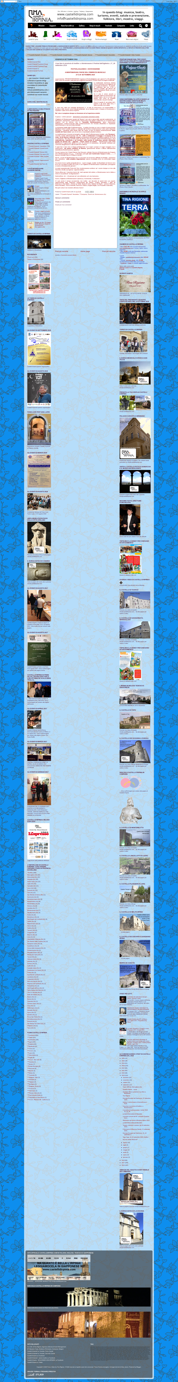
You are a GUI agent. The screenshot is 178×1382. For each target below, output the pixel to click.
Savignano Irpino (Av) (33, 943)
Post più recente (61, 251)
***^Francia (30, 1088)
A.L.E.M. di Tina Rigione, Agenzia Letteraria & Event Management (46, 1347)
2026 (123, 1058)
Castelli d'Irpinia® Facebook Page (37, 66)
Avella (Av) (30, 915)
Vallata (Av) (30, 921)
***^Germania (31, 1090)
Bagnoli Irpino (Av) (32, 923)
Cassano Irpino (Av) (33, 1003)
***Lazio (29, 1053)
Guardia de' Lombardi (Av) (35, 974)
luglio (125, 1145)
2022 (123, 1068)
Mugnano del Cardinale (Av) (35, 983)
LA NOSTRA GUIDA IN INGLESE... (133, 1123)
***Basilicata (30, 1046)
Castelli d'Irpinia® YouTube (35, 71)
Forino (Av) (30, 972)
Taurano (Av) (31, 930)
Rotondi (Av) (31, 1021)
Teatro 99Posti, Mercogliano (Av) (132, 1087)
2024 (123, 1063)
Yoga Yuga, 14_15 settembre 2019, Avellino (135, 1137)
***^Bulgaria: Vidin (32, 1077)
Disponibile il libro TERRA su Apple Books (42, 199)
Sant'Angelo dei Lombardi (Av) (36, 919)
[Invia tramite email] (86, 192)
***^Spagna (30, 1082)
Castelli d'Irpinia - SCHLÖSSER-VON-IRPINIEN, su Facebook (45, 1360)
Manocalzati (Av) (32, 877)
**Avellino (30, 872)
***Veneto (30, 1064)
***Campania (83, 194)
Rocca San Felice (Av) (33, 1017)
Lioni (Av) (30, 937)
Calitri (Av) (30, 966)
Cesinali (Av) (31, 890)
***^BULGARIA (31, 1055)
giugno (125, 1147)
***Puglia (29, 1057)
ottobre (125, 1082)
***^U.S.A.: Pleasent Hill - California (37, 1099)
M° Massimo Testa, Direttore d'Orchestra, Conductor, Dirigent (45, 1349)
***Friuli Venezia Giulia (33, 1095)
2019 (123, 1075)
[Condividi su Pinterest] (93, 192)
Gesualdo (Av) (31, 886)
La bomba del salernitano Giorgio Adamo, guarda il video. (137, 997)
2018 (123, 1160)
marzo (125, 1155)
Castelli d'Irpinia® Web (34, 62)
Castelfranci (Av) (32, 946)
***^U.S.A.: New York (33, 1059)
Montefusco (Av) (32, 917)
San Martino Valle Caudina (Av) (36, 941)
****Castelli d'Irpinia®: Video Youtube (129, 55)
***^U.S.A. (30, 1051)
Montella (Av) (31, 1010)
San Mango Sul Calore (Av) (35, 1023)
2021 (123, 1070)
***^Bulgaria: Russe (33, 1086)
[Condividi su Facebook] (91, 192)
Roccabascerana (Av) (33, 1019)
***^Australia (30, 1075)
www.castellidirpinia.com (126, 248)
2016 (123, 1165)
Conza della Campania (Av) (35, 948)
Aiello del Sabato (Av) (33, 994)
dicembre (126, 1077)
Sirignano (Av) (31, 1025)
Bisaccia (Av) (31, 934)
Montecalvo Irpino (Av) (34, 954)
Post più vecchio (108, 251)
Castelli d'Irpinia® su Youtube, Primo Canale (40, 1351)
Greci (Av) (30, 1005)
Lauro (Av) (30, 888)
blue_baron (125, 1367)
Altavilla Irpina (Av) (32, 912)
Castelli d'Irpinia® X (33, 68)
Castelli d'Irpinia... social (130, 1089)
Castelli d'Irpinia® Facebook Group (37, 64)
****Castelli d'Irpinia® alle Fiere (36, 164)
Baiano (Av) (30, 997)
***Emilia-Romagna (32, 1066)
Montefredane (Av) (32, 901)
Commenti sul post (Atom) (68, 255)
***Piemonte (30, 1068)
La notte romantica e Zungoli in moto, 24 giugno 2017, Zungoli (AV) (138, 1029)
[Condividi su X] (89, 192)
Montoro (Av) (31, 906)
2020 (123, 1073)
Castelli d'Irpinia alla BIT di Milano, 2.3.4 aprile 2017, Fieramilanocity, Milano (137, 1020)
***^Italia (29, 1037)
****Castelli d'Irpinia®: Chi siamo (37, 55)
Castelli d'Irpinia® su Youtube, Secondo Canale (41, 1353)
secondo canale (130, 260)
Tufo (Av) (30, 892)
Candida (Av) (31, 908)
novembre (126, 1080)
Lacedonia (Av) (31, 977)
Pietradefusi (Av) (32, 986)
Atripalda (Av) (31, 879)
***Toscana (30, 1062)
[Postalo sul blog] (88, 192)
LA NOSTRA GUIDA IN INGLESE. (132, 1114)
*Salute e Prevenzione (33, 259)
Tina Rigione (126, 1095)
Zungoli (37, 186)
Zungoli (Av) (30, 932)
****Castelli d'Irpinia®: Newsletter (105, 55)
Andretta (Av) (31, 961)
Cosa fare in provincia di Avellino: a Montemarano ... (133, 1106)
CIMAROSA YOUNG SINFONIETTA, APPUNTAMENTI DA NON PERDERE (138, 1008)
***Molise (30, 1073)
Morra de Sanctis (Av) (33, 981)
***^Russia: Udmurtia (33, 1093)
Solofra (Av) (30, 928)
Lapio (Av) (30, 883)
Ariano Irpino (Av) (32, 881)
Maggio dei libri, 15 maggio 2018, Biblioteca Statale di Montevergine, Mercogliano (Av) (43, 225)
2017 (123, 1162)
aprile (125, 1152)
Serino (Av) (30, 926)
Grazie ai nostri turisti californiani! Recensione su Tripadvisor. (43, 175)
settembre (126, 1085)
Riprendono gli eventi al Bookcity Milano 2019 (136, 1120)
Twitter (130, 263)
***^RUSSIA (30, 1079)
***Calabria (30, 1044)
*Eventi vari (91, 194)
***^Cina (29, 1048)
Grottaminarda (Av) (33, 950)
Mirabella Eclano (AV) (33, 952)
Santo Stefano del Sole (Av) (35, 990)
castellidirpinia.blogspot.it (133, 257)
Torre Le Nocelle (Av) (33, 992)
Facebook (123, 263)
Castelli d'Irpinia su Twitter (35, 1362)
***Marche (30, 1070)
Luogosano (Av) (32, 979)
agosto (125, 1142)
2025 (123, 1061)
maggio (125, 1150)
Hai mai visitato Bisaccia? (130, 1139)
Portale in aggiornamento (42, 211)
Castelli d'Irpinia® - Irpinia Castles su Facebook (41, 1358)
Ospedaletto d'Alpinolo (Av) (35, 939)
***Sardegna (30, 1084)
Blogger (138, 1367)
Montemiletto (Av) (32, 903)
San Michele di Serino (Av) (35, 895)
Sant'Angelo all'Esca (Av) (34, 988)
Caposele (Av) (31, 1001)
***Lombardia (31, 1039)
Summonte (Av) (32, 897)
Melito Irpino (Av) (32, 1008)
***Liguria (30, 1042)
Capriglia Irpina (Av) (33, 968)
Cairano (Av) (31, 963)
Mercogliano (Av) (32, 875)
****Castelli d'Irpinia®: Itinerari (83, 55)
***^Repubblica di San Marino (35, 1097)
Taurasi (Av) (30, 957)
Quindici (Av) (31, 1014)
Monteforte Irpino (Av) (33, 899)
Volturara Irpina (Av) (33, 959)
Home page (85, 251)
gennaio (125, 1157)
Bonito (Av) (30, 999)
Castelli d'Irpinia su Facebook (36, 1355)
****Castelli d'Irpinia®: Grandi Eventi (60, 55)
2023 (123, 1065)
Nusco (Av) (30, 1012)
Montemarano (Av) (100, 194)
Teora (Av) (30, 1028)
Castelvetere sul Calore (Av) (35, 970)
